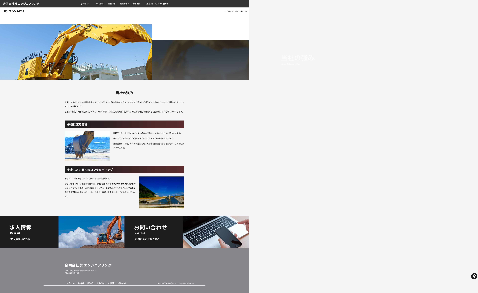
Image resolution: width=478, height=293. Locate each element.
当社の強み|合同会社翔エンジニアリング (235, 11)
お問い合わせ (158, 3)
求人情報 (99, 3)
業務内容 (112, 3)
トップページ (84, 3)
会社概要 (137, 3)
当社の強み (124, 3)
